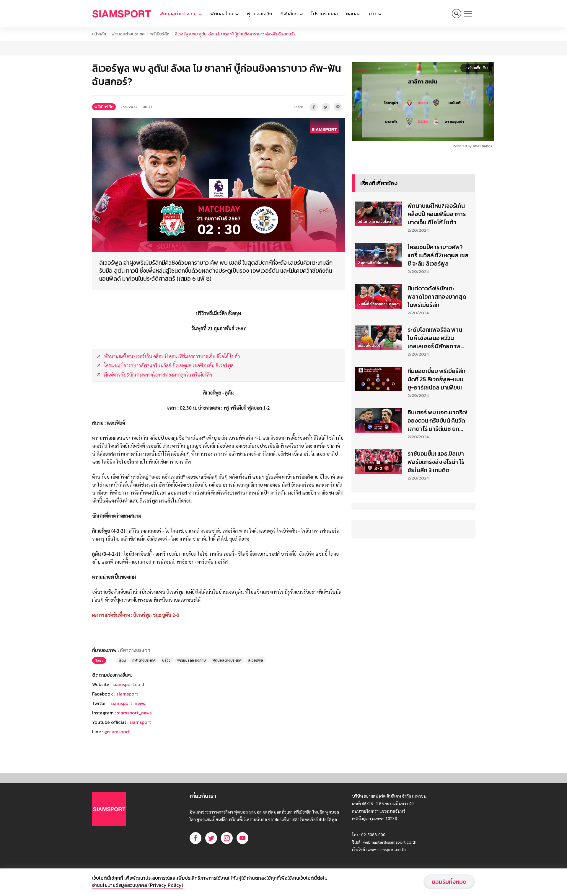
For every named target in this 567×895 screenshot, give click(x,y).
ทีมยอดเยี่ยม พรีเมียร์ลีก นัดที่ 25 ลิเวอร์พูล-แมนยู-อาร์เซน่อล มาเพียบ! (436, 379)
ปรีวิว (166, 660)
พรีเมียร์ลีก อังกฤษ (191, 660)
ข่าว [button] (373, 13)
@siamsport (117, 731)
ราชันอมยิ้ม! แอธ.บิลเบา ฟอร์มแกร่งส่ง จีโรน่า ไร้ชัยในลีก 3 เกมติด (436, 461)
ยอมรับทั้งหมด (449, 881)
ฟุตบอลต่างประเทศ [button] (178, 13)
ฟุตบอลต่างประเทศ (128, 34)
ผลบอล (353, 13)
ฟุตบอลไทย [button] (222, 13)
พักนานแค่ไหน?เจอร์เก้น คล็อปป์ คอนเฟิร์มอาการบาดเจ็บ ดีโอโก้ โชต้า (437, 214)
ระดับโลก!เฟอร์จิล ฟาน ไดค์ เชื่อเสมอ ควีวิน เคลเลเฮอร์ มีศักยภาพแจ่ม (435, 337)
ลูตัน (122, 660)
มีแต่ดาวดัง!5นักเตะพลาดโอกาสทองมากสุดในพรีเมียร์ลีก (437, 296)
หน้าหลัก (99, 34)
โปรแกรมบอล (324, 13)
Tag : (99, 660)
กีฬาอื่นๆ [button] (290, 13)
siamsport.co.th (129, 684)
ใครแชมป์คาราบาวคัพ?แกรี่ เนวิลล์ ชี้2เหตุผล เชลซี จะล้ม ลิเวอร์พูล (438, 255)
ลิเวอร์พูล (255, 660)
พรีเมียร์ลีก (159, 34)
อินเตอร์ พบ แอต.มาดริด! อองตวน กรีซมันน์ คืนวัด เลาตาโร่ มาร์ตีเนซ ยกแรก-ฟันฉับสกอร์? (437, 420)
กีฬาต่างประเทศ (144, 660)
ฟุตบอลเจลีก (259, 13)
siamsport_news (127, 703)
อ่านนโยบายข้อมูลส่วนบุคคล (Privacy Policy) (137, 885)
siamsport (127, 693)
